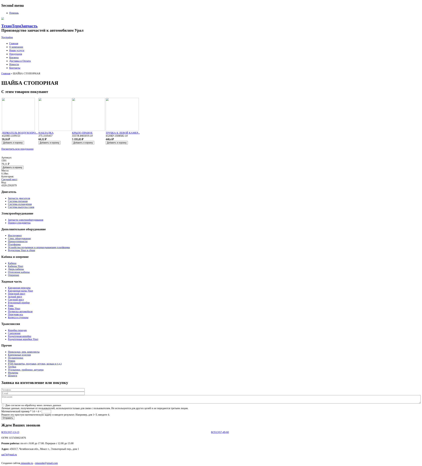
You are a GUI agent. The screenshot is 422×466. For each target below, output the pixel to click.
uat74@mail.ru (9, 454)
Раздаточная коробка (19, 336)
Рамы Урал (14, 308)
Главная (13, 43)
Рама (10, 305)
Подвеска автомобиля (20, 311)
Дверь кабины (16, 269)
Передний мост (16, 293)
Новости (14, 64)
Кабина (12, 263)
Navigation (7, 37)
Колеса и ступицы (18, 317)
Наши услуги (16, 50)
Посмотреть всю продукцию (17, 149)
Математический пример (16, 411)
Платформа (14, 244)
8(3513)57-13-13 (10, 432)
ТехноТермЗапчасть (19, 26)
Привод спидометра (19, 222)
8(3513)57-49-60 (220, 432)
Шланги (12, 375)
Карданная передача (19, 287)
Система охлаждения (20, 204)
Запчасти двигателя (19, 198)
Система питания (18, 201)
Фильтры (13, 372)
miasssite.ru (26, 463)
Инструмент (15, 235)
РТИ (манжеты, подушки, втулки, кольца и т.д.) (34, 363)
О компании (16, 46)
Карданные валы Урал (20, 290)
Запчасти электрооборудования (25, 219)
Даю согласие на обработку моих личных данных (33, 405)
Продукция (15, 54)
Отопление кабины (19, 272)
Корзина (14, 57)
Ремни (11, 360)
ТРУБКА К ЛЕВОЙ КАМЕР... (123, 132)
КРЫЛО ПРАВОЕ (82, 132)
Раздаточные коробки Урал (23, 339)
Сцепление (14, 333)
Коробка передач (17, 330)
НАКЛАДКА (46, 132)
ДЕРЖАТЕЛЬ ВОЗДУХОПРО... (20, 132)
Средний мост (9, 179)
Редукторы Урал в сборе (21, 250)
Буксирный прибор (19, 302)
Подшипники (15, 357)
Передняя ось (15, 314)
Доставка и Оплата (20, 61)
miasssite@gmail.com (46, 463)
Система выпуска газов (21, 207)
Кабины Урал (15, 266)
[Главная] (2, 18)
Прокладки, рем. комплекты (24, 351)
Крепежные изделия (19, 354)
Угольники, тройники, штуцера (26, 369)
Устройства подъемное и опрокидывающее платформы (39, 247)
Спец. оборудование (19, 238)
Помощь (14, 13)
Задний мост (15, 296)
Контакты (14, 67)
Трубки (12, 366)
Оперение (13, 275)
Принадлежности (18, 241)
